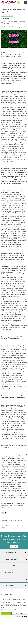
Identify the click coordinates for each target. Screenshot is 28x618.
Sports (20, 520)
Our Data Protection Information (8, 609)
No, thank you (19, 613)
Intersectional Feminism (8, 520)
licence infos (24, 48)
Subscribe (14, 547)
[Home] (8, 2)
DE (21, 2)
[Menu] (25, 2)
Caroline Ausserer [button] (7, 16)
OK (6, 613)
